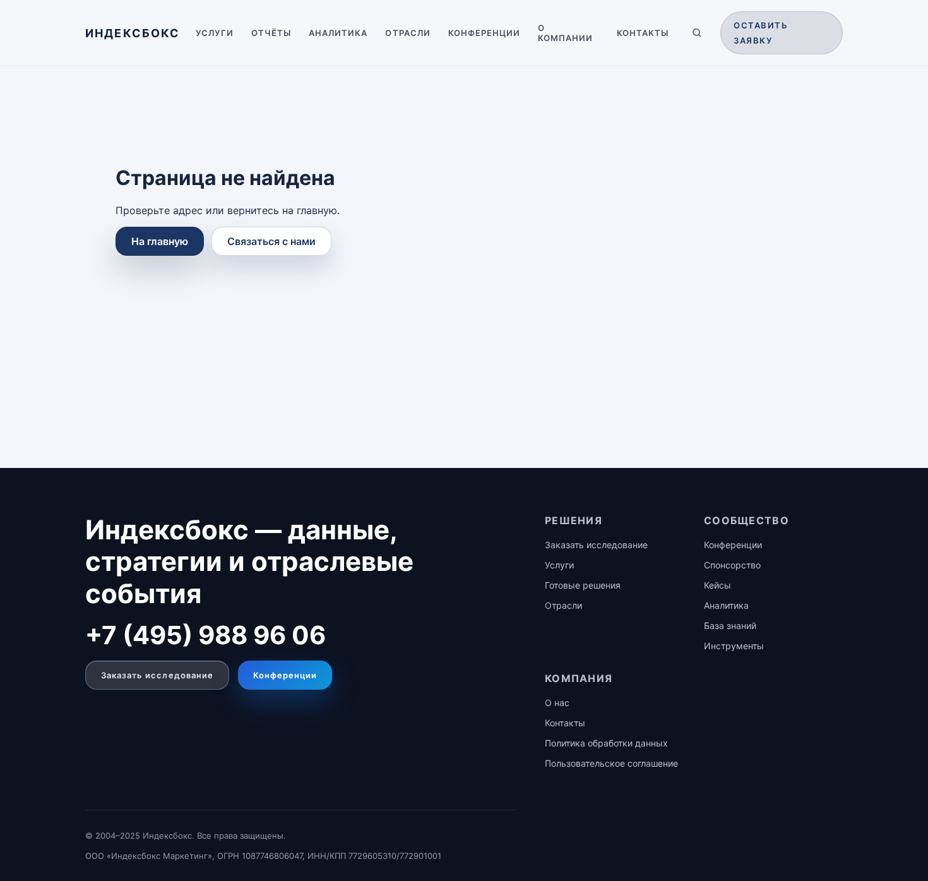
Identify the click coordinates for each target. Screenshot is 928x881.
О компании (565, 33)
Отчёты (271, 33)
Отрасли (407, 33)
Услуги (215, 33)
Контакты (643, 33)
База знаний (730, 625)
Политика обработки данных (606, 743)
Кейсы (717, 585)
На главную (159, 241)
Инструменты (734, 645)
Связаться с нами (271, 241)
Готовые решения (583, 585)
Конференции (484, 33)
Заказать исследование (157, 675)
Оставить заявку (761, 32)
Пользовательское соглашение (611, 763)
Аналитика (338, 33)
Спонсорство (732, 565)
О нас (557, 702)
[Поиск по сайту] (697, 33)
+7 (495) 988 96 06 (205, 635)
